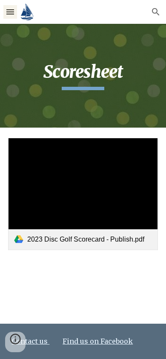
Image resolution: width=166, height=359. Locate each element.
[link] (83, 194)
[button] (10, 11)
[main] (83, 76)
